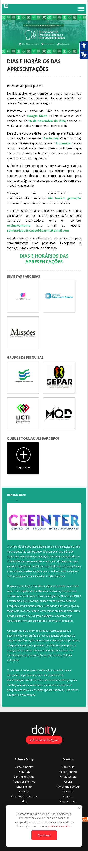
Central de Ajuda (24, 776)
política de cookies (59, 826)
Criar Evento (24, 786)
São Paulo (68, 767)
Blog (24, 801)
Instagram (6, 6)
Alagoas (68, 796)
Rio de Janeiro (68, 772)
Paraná (68, 791)
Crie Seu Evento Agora (44, 740)
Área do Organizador (24, 796)
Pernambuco (68, 801)
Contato (24, 791)
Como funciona (24, 767)
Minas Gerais (68, 776)
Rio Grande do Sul (68, 786)
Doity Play (24, 772)
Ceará (68, 781)
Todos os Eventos (24, 781)
